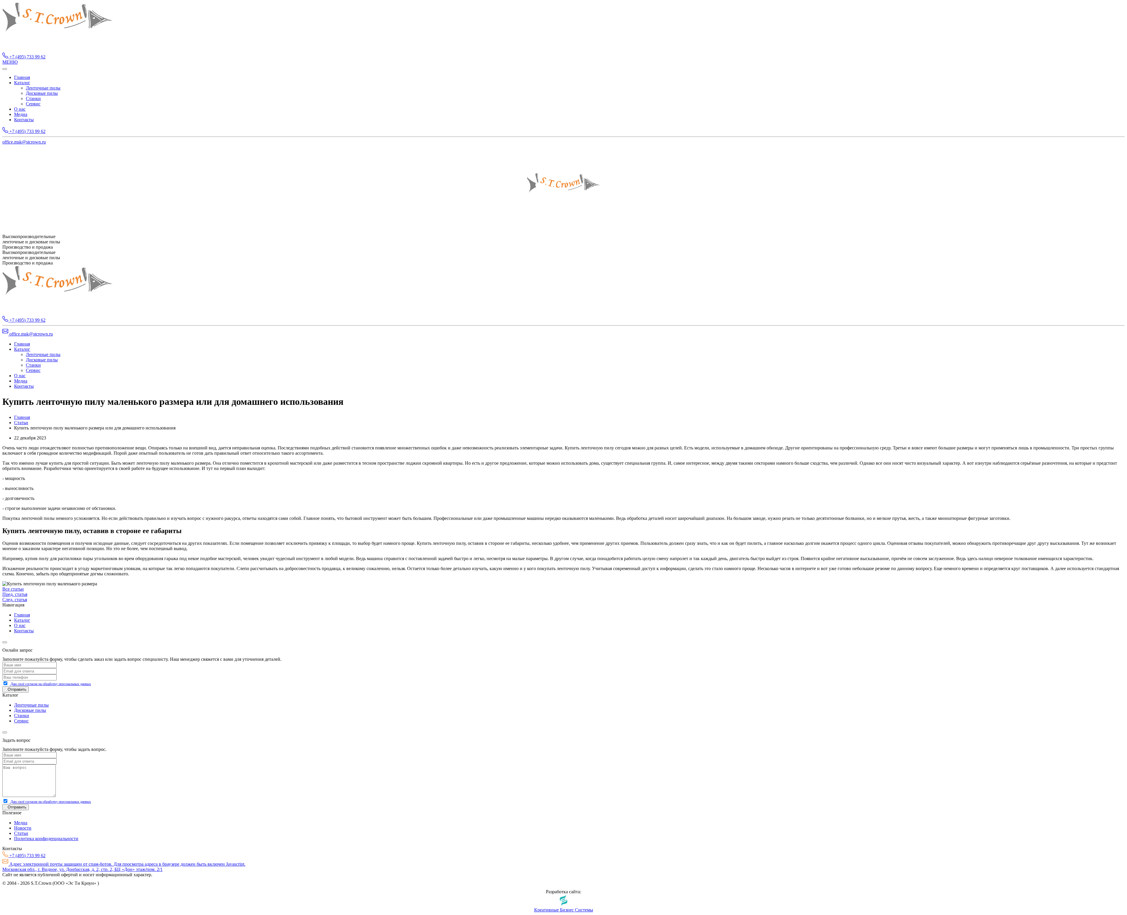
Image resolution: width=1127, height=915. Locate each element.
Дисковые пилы (42, 93)
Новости (22, 827)
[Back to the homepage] (57, 49)
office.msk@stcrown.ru (24, 141)
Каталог (22, 82)
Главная (22, 77)
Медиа (20, 114)
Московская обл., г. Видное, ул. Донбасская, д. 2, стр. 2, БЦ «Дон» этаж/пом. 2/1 (82, 869)
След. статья (14, 599)
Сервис (33, 103)
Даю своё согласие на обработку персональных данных (50, 684)
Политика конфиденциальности (46, 838)
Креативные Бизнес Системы (563, 909)
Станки (33, 98)
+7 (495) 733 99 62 (26, 56)
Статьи (21, 422)
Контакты (24, 119)
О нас (20, 109)
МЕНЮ (10, 62)
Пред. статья (14, 594)
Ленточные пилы (43, 87)
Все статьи (13, 589)
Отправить (17, 689)
